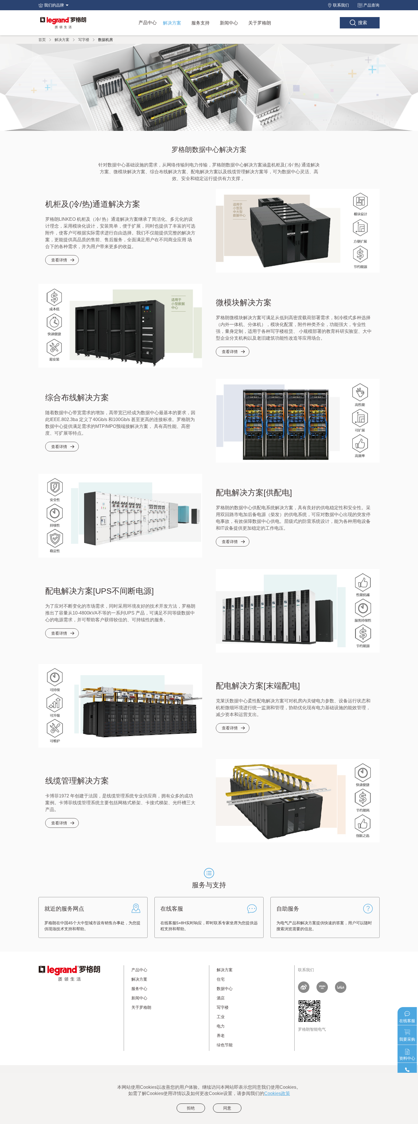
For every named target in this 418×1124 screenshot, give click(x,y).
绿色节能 (225, 1045)
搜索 (362, 22)
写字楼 (83, 39)
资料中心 (407, 1058)
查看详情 (59, 260)
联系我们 (341, 5)
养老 (221, 1035)
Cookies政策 (277, 1093)
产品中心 (147, 22)
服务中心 (139, 988)
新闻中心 (229, 23)
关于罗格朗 (259, 23)
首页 (42, 39)
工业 (221, 1016)
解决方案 (172, 23)
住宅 (221, 979)
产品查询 (371, 5)
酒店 (221, 998)
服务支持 (200, 23)
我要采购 (407, 1039)
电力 (221, 1026)
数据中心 (225, 988)
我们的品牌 (54, 5)
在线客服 (407, 1020)
